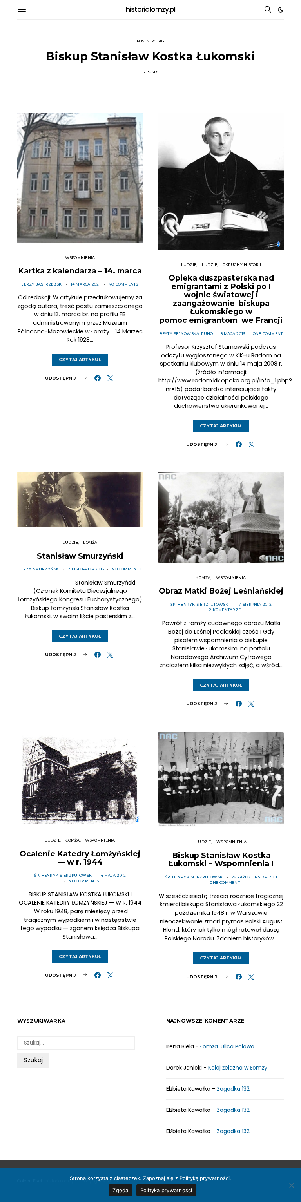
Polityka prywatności (166, 1190)
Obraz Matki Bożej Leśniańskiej (221, 591)
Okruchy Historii (242, 264)
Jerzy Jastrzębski (42, 284)
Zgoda (120, 1190)
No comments (123, 284)
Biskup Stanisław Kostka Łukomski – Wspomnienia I (221, 860)
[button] (280, 10)
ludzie (209, 264)
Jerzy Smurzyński (39, 569)
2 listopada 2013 (86, 569)
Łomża (90, 542)
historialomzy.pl (151, 9)
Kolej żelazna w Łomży (237, 1068)
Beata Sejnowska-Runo (186, 333)
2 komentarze (225, 610)
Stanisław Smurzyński (80, 556)
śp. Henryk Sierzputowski (200, 604)
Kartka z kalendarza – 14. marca (80, 270)
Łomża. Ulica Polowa (227, 1046)
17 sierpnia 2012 (254, 604)
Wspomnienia (80, 257)
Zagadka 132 (233, 1089)
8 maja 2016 (233, 333)
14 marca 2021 (86, 284)
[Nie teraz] (291, 1185)
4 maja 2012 (113, 875)
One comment (268, 333)
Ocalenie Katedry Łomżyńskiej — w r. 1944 (80, 858)
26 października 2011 (254, 877)
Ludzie (188, 264)
